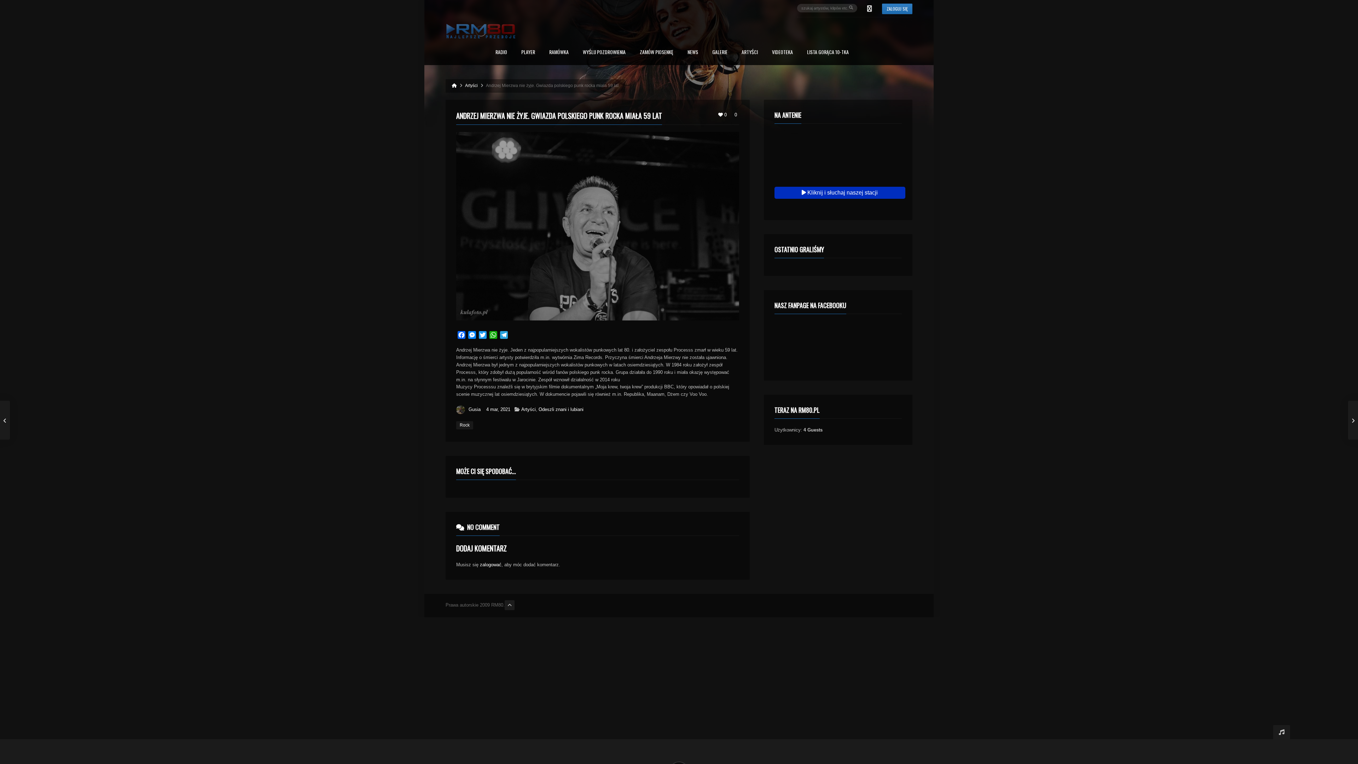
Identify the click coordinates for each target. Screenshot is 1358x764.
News (692, 53)
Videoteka (782, 53)
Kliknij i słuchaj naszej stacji (842, 193)
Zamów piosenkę (656, 53)
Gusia (475, 409)
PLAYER (528, 53)
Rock (465, 425)
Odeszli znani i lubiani (561, 409)
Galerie (719, 53)
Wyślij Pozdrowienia (604, 53)
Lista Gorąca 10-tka (828, 53)
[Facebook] (869, 8)
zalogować (490, 564)
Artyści (750, 53)
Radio (501, 53)
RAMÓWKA (559, 53)
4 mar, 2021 (498, 409)
